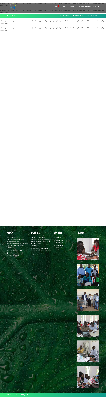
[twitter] (7, 15)
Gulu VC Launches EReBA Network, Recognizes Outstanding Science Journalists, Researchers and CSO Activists (41, 241)
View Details (5, 222)
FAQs (57, 247)
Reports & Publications (84, 6)
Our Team (58, 237)
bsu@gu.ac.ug (79, 15)
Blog (94, 6)
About (64, 6)
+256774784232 (66, 15)
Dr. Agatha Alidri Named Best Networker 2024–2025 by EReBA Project (41, 251)
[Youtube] (10, 15)
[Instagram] (14, 15)
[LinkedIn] (12, 15)
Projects (72, 6)
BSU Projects (59, 240)
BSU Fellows (59, 242)
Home (56, 6)
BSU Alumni (59, 245)
